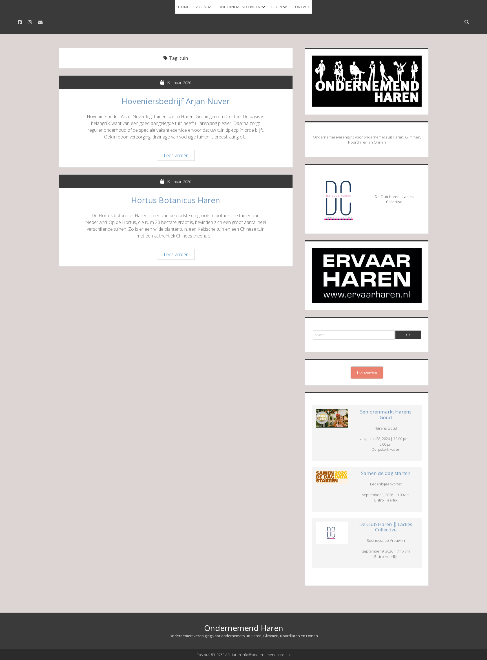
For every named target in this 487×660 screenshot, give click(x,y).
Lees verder (179, 156)
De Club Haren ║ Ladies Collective (385, 527)
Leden (276, 6)
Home (183, 6)
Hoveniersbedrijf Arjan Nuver (175, 101)
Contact (301, 6)
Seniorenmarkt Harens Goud (385, 414)
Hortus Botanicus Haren (175, 200)
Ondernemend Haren (239, 6)
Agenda (204, 6)
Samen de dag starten (386, 473)
